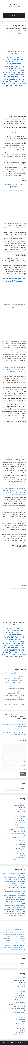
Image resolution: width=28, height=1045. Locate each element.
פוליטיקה (23, 849)
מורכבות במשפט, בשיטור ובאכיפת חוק (14, 688)
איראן (13, 930)
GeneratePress (7, 1042)
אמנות (23, 814)
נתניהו (12, 941)
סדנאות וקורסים (21, 844)
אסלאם (7, 932)
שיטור (24, 949)
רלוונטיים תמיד (14, 691)
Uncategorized (18, 805)
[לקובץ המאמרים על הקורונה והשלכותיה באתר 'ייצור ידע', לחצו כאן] (14, 79)
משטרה (9, 939)
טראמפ (21, 936)
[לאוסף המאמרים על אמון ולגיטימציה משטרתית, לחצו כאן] (14, 83)
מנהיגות (13, 938)
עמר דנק (19, 942)
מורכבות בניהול (21, 838)
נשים (24, 842)
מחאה (19, 938)
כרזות (12, 936)
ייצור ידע (14, 4)
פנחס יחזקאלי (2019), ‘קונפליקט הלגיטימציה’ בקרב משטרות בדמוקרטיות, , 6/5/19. (13, 680)
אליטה (5, 930)
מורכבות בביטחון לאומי (19, 829)
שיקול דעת (9, 695)
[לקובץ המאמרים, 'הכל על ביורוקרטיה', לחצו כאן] (13, 74)
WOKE (23, 930)
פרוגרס (11, 945)
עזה (21, 942)
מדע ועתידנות (21, 825)
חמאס (8, 934)
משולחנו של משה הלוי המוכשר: (18, 589)
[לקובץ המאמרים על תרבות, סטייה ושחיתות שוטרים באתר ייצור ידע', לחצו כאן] (14, 69)
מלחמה (16, 938)
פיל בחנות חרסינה (11, 942)
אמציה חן (11, 932)
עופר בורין (8, 941)
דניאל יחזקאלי (21, 820)
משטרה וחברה (21, 840)
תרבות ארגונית (10, 949)
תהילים (14, 949)
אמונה (23, 811)
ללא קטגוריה (22, 823)
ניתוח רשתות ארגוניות (18, 940)
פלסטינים (6, 942)
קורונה (23, 142)
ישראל (14, 936)
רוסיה (17, 947)
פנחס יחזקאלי (22, 691)
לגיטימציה (22, 275)
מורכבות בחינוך (21, 831)
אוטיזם (23, 809)
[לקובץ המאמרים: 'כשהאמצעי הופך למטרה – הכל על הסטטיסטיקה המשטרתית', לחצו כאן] (14, 61)
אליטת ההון (22, 932)
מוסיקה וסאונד (21, 827)
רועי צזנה (14, 947)
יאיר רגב (17, 936)
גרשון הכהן (22, 816)
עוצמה (24, 942)
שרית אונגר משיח (20, 860)
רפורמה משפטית (7, 947)
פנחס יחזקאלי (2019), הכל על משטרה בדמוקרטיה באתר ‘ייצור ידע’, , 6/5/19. (12, 674)
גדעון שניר (20, 934)
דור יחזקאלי (22, 818)
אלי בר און (9, 930)
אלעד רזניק (16, 932)
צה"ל (8, 945)
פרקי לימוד (22, 853)
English (20, 803)
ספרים (23, 846)
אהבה (23, 807)
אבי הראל (18, 930)
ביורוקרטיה (21, 693)
